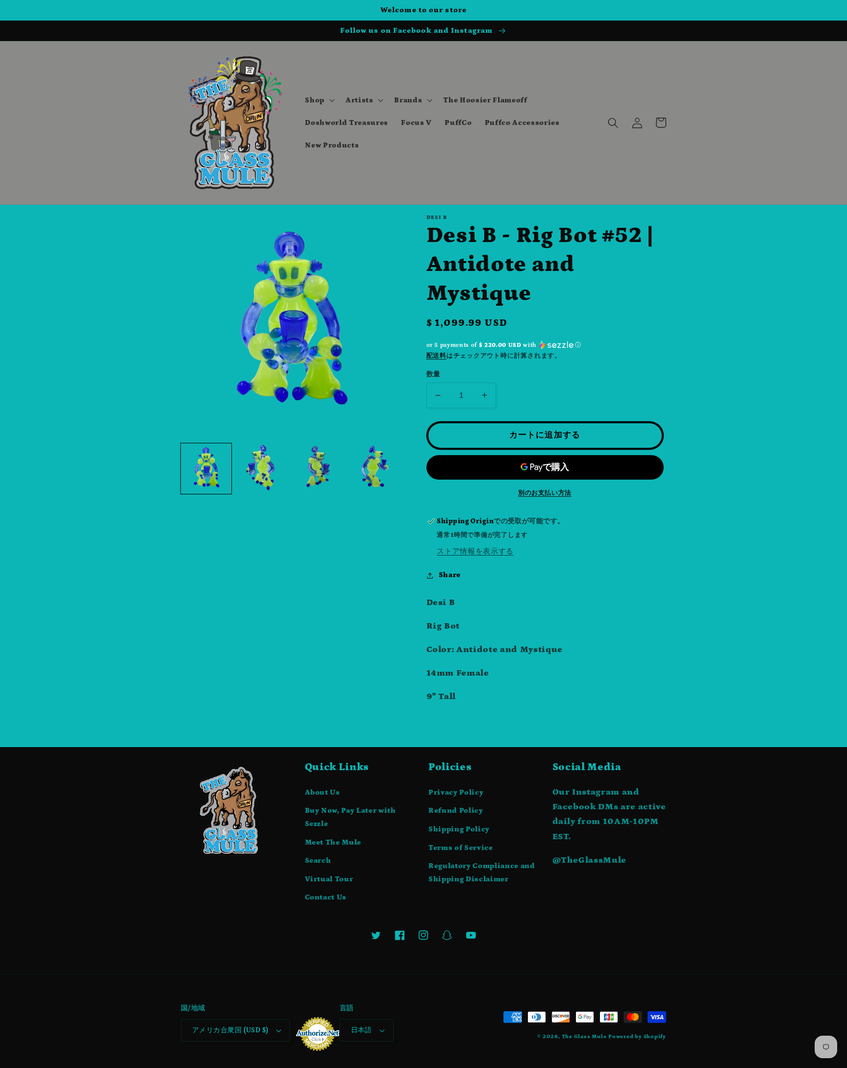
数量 (433, 374)
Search (318, 860)
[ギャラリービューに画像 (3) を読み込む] (318, 468)
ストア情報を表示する (475, 551)
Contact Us (326, 897)
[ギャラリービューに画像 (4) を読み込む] (374, 468)
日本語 (361, 1030)
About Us (322, 792)
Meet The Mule (333, 842)
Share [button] (450, 575)
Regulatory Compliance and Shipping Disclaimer (481, 872)
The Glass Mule (584, 1037)
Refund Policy (455, 810)
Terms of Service (460, 848)
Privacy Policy (455, 792)
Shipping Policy (459, 829)
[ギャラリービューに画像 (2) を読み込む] (262, 468)
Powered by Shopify (637, 1037)
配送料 (436, 356)
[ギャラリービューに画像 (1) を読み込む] (206, 468)
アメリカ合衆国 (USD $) (230, 1030)
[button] (319, 100)
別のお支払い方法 (544, 493)
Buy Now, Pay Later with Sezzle (350, 817)
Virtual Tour (329, 879)
